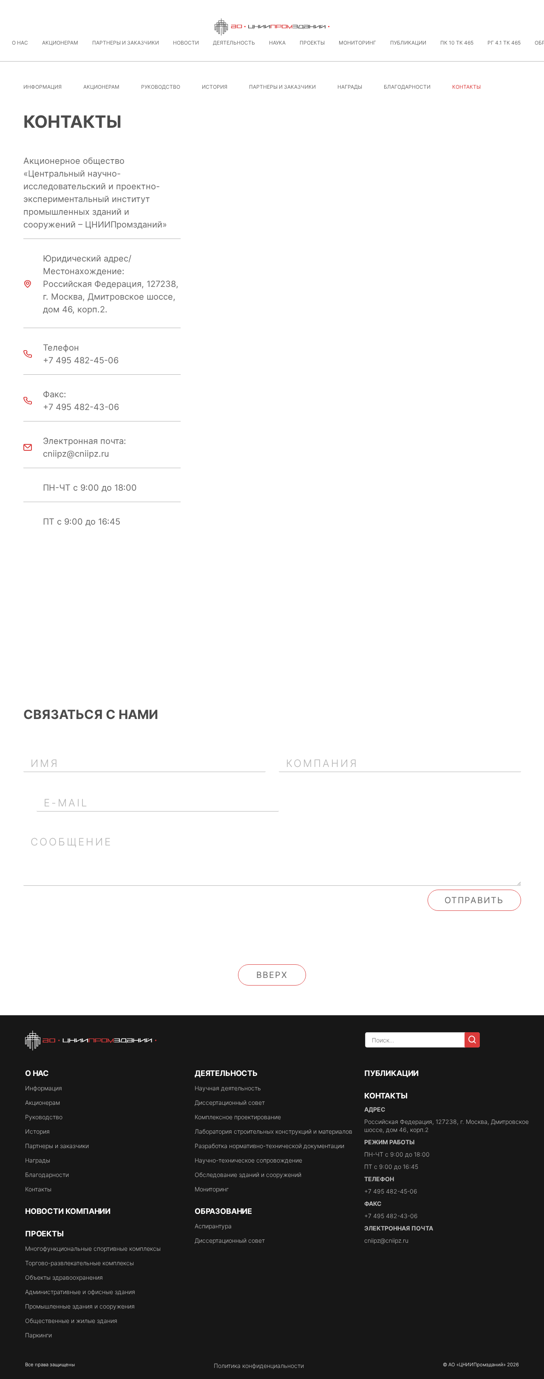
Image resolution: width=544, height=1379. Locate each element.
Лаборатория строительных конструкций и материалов (273, 1131)
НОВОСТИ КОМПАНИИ (67, 1211)
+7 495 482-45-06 (390, 1191)
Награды (349, 87)
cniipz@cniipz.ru (386, 1240)
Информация (42, 87)
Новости (186, 42)
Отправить (474, 900)
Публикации (408, 42)
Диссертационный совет (230, 1102)
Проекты (312, 42)
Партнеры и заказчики (125, 42)
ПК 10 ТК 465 (456, 42)
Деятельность (234, 42)
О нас (20, 42)
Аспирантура (213, 1226)
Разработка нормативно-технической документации (269, 1145)
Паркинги (38, 1335)
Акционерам (60, 42)
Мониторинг (357, 42)
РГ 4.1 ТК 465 (504, 42)
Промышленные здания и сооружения (80, 1306)
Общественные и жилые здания (71, 1320)
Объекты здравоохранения (64, 1277)
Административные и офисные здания (80, 1291)
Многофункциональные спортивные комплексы (93, 1248)
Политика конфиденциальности (259, 1365)
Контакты (38, 1189)
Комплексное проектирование (238, 1117)
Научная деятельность (228, 1088)
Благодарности (407, 87)
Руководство (160, 87)
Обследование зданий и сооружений (248, 1174)
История (214, 87)
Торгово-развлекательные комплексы (79, 1263)
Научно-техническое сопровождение (248, 1160)
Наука (277, 42)
